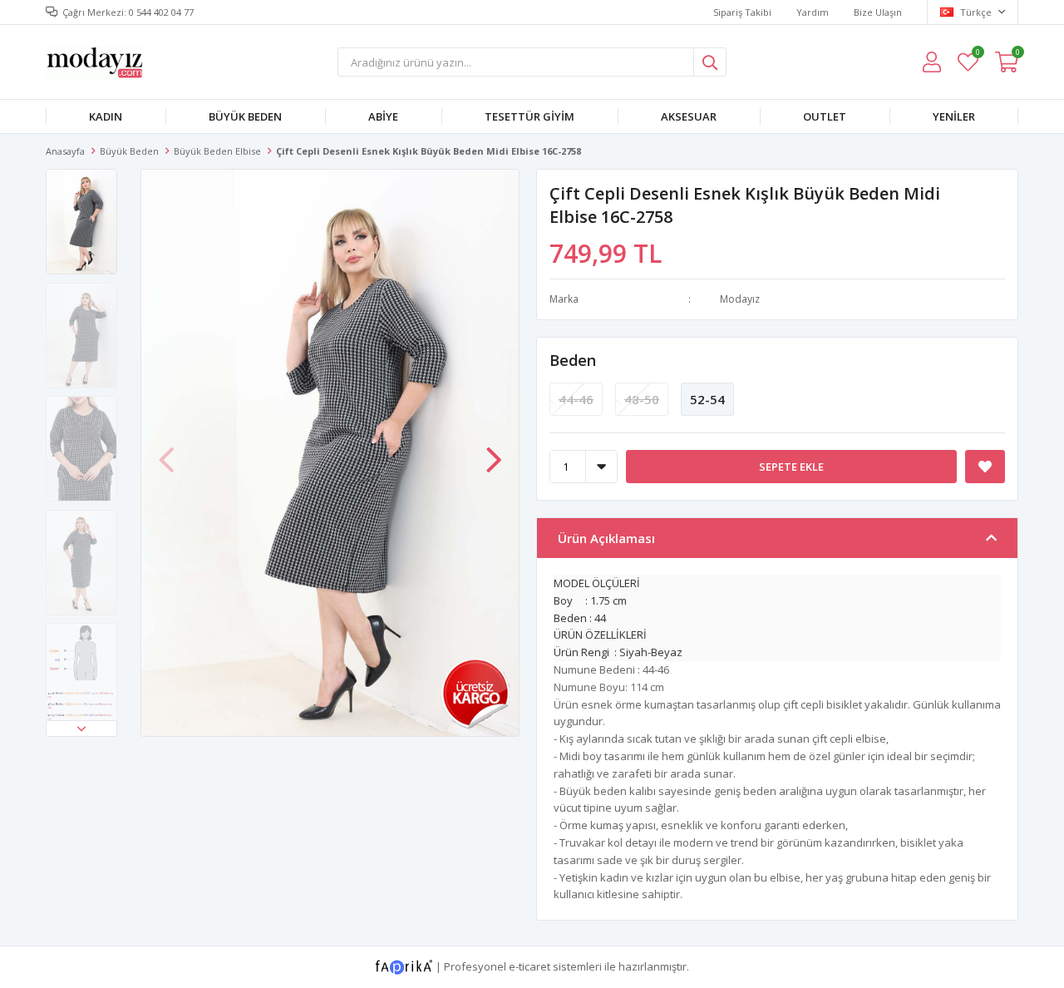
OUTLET (824, 116)
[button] (81, 728)
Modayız (740, 299)
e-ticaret (529, 966)
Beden (572, 360)
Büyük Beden (245, 116)
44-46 (576, 399)
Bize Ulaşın (878, 12)
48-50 (641, 399)
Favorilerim (977, 54)
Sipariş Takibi (742, 12)
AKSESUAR (689, 116)
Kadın (105, 116)
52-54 (707, 399)
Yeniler (954, 116)
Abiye (383, 116)
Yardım (812, 12)
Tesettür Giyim (529, 116)
